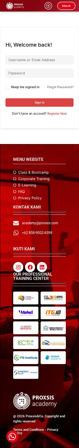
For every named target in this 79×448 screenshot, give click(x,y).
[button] (48, 5)
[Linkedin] (42, 267)
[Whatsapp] (12, 436)
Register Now (57, 113)
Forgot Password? (60, 87)
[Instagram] (18, 267)
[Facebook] (30, 267)
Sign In (40, 102)
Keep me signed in (25, 87)
